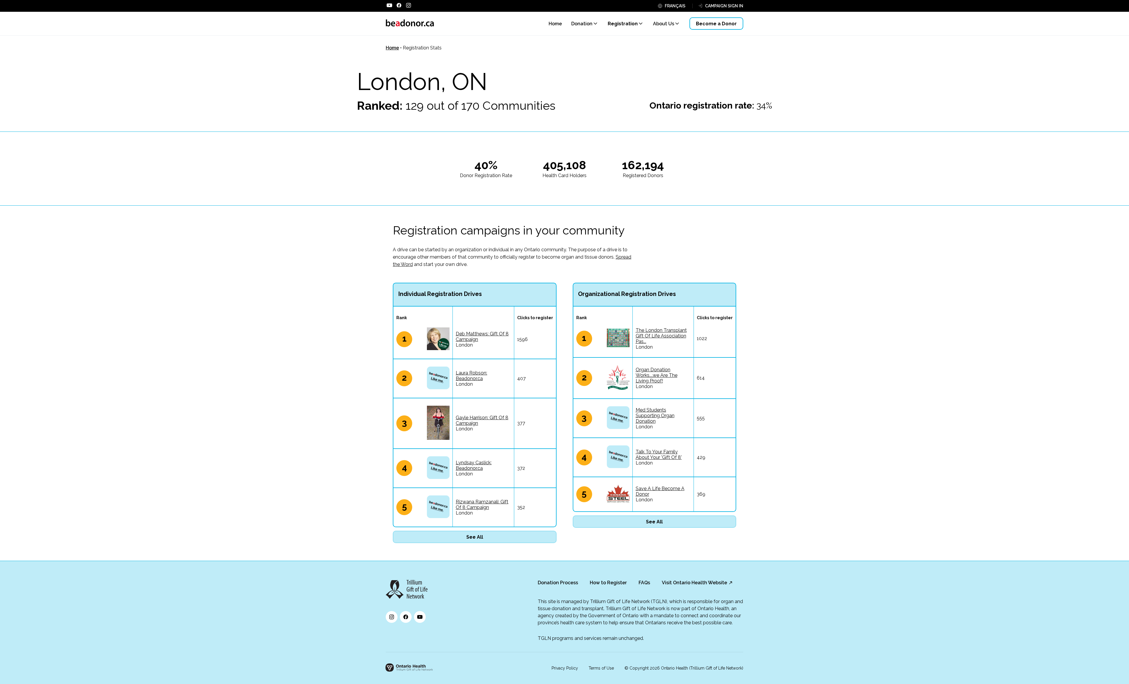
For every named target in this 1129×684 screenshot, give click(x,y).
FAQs (644, 582)
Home (392, 48)
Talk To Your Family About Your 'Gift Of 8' (659, 454)
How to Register (608, 582)
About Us (663, 23)
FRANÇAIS (675, 6)
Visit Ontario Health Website (694, 582)
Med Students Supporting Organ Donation (655, 415)
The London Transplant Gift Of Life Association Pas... (661, 335)
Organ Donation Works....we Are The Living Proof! (656, 375)
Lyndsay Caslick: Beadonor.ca (474, 465)
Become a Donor (716, 23)
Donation (581, 23)
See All (474, 537)
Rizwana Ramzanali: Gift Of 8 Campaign (482, 504)
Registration (623, 23)
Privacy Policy (565, 668)
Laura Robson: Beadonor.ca (471, 375)
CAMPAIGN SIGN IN (724, 6)
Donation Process (558, 582)
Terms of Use (601, 668)
